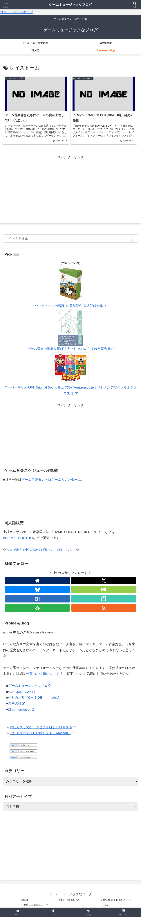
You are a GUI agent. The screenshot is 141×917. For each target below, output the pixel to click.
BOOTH (24, 538)
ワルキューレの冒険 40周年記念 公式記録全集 (69, 306)
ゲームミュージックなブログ (29, 685)
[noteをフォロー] (103, 598)
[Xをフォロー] (103, 580)
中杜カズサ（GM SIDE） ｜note (32, 697)
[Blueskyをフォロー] (37, 589)
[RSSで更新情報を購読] (103, 608)
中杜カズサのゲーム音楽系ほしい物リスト (41, 727)
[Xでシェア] (23, 911)
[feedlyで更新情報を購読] (37, 608)
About (24, 899)
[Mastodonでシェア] (55, 911)
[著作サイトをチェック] (37, 580)
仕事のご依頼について (43, 674)
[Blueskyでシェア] (86, 911)
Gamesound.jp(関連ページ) (116, 899)
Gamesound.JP (20, 692)
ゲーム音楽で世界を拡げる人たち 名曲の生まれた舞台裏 (69, 349)
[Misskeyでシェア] (117, 911)
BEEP (7, 538)
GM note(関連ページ (36, 905)
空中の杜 (14, 703)
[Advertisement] (70, 185)
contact (105, 905)
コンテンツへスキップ (16, 12)
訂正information (19, 709)
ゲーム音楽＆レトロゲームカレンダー (49, 479)
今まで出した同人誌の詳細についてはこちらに (41, 550)
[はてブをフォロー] (37, 598)
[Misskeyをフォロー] (103, 589)
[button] (132, 240)
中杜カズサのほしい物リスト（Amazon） (40, 733)
